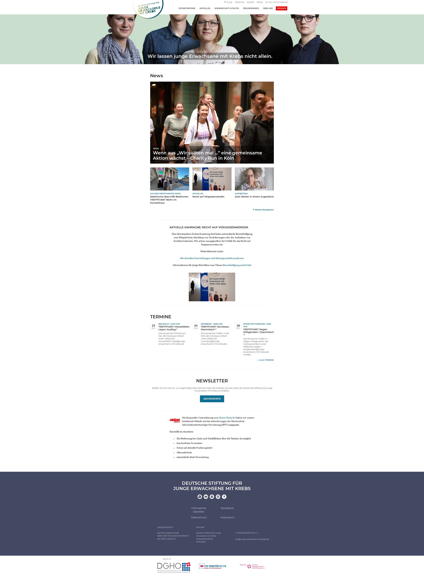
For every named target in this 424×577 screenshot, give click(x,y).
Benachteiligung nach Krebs (237, 265)
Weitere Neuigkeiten (264, 210)
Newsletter (227, 508)
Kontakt (250, 2)
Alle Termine (266, 360)
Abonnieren (212, 398)
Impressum (227, 517)
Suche (229, 2)
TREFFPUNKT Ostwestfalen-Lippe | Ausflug (174, 328)
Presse (260, 2)
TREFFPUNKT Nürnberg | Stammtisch (215, 328)
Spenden (281, 8)
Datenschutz (199, 517)
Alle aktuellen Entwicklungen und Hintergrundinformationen (212, 258)
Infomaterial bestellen (198, 510)
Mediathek (239, 2)
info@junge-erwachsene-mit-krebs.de (252, 539)
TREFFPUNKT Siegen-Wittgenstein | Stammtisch (258, 330)
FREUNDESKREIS (251, 8)
